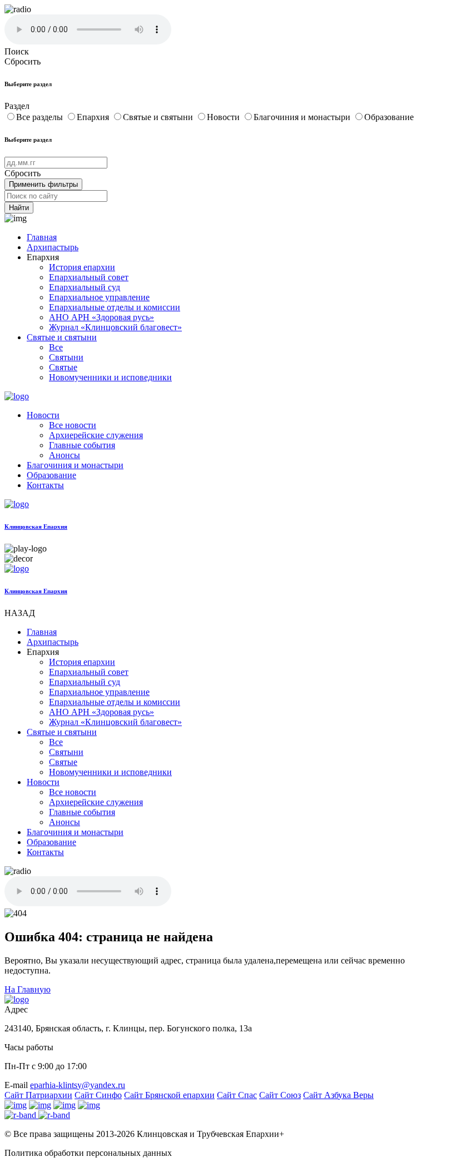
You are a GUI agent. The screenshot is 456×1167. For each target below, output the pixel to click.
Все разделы (40, 117)
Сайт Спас (237, 1095)
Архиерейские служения (96, 435)
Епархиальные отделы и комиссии (114, 307)
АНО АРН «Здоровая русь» (101, 317)
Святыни (66, 357)
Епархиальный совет (88, 277)
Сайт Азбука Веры (338, 1095)
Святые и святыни (159, 117)
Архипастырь (52, 247)
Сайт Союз (280, 1095)
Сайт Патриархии (38, 1095)
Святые (63, 367)
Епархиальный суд (84, 287)
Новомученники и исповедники (110, 377)
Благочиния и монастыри (303, 117)
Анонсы (64, 455)
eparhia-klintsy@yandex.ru (77, 1085)
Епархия (94, 117)
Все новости (72, 425)
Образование (389, 117)
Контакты (45, 485)
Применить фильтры (43, 184)
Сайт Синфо (98, 1095)
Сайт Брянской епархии (169, 1095)
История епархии (82, 267)
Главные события (82, 445)
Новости (224, 117)
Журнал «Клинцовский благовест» (115, 327)
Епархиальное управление (99, 297)
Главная (42, 237)
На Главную (27, 989)
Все (56, 347)
